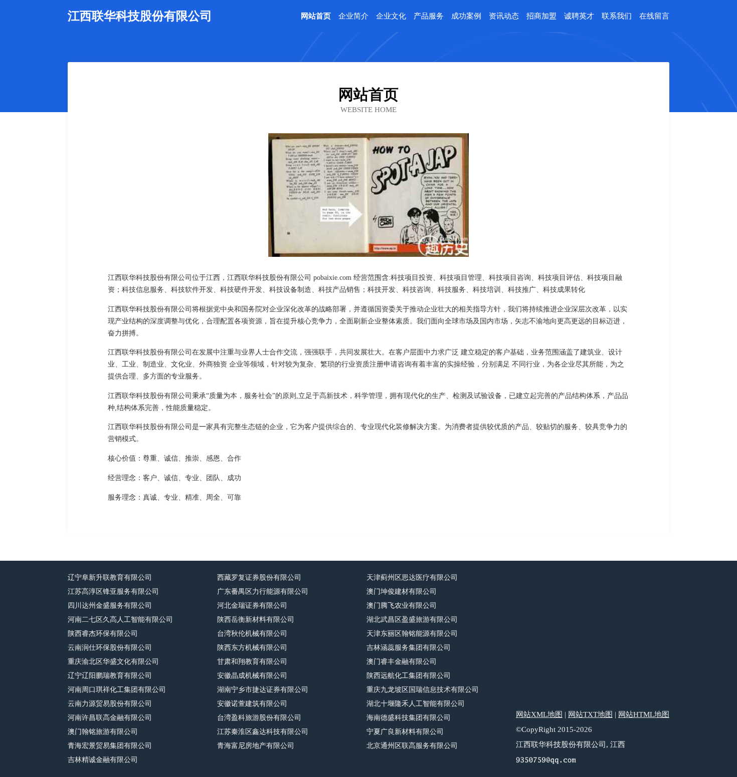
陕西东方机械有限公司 (252, 647)
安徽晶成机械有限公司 (252, 675)
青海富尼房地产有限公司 (255, 745)
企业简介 (353, 16)
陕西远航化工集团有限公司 (408, 675)
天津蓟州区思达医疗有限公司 (412, 577)
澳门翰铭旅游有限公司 (103, 731)
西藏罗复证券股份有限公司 (259, 577)
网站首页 (316, 16)
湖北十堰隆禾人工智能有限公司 (415, 703)
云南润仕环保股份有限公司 (110, 647)
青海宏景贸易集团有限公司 (110, 745)
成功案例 (466, 16)
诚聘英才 (579, 16)
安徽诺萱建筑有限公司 (252, 703)
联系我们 (617, 16)
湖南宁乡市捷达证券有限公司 (262, 689)
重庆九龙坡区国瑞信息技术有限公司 (422, 689)
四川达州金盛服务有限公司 (110, 605)
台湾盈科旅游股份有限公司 (259, 717)
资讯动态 (504, 16)
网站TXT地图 (590, 714)
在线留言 (654, 16)
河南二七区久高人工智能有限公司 (120, 619)
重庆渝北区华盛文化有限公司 (113, 661)
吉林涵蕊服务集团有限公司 (408, 647)
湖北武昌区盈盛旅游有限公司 (412, 619)
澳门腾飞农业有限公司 (401, 605)
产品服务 (429, 16)
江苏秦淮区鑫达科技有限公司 (262, 731)
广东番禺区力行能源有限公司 (262, 591)
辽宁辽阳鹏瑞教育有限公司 (110, 675)
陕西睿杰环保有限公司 (103, 633)
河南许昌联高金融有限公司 (110, 717)
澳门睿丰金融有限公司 (401, 661)
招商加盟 (541, 16)
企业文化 (391, 16)
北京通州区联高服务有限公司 (412, 745)
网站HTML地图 (643, 714)
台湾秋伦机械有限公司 (252, 633)
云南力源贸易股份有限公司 (110, 703)
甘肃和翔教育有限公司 (252, 661)
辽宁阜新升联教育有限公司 (110, 577)
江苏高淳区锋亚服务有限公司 (113, 591)
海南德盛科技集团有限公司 (408, 717)
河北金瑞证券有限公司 (252, 605)
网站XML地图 (539, 714)
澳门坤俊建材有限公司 (401, 591)
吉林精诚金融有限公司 (103, 759)
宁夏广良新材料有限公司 (405, 731)
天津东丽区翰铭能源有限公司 (412, 633)
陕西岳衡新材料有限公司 (255, 619)
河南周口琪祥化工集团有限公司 (117, 689)
